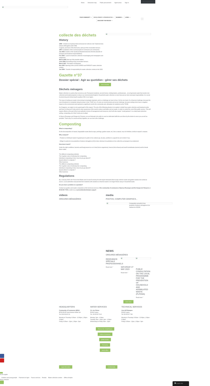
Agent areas (117, 2)
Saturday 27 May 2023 (127, 268)
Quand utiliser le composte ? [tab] (67, 160)
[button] (142, 19)
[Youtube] (2, 360)
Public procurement (105, 2)
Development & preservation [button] (103, 17)
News (82, 2)
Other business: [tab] (63, 162)
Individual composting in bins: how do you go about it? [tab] (74, 158)
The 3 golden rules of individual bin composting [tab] (73, 156)
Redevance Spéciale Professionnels (114, 261)
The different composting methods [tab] (69, 154)
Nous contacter (4, 379)
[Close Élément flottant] (1, 373)
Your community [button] (84, 17)
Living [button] (127, 17)
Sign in (127, 2)
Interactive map (92, 2)
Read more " (109, 267)
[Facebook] (2, 356)
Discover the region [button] (104, 20)
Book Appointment (148, 1)
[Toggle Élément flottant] (2, 382)
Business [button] (119, 17)
